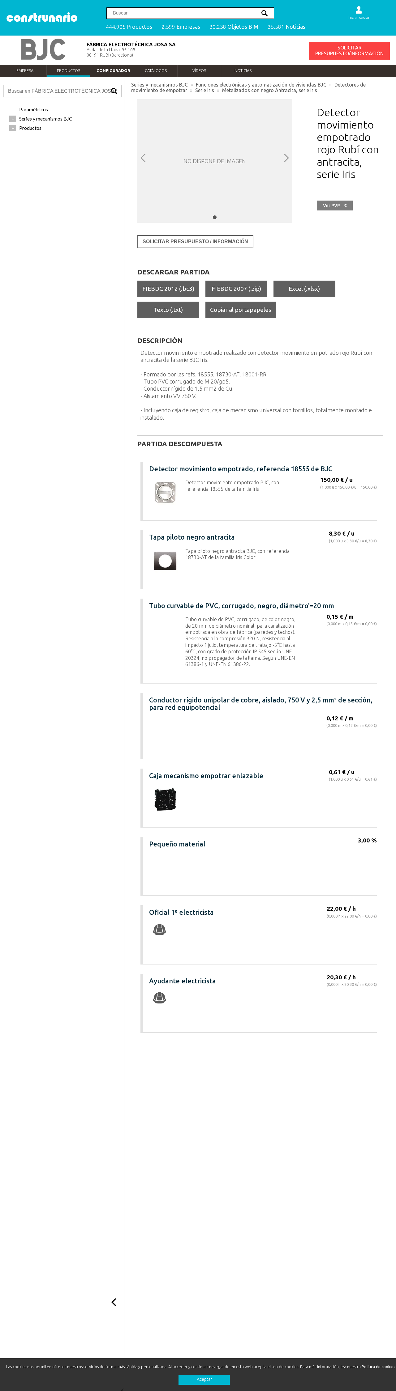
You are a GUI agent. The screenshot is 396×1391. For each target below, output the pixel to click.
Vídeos (199, 70)
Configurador (113, 70)
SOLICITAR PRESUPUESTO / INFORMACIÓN (195, 241)
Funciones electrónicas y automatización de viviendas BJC (261, 84)
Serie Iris (204, 90)
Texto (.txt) (168, 309)
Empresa (24, 70)
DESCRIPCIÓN (160, 340)
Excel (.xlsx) (304, 288)
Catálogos (156, 70)
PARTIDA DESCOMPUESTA (179, 443)
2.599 (180, 27)
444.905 (129, 27)
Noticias (243, 70)
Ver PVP (334, 205)
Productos (68, 70)
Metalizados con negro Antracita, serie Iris (269, 90)
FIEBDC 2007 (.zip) (236, 288)
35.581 (286, 27)
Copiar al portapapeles (240, 309)
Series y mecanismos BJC (159, 84)
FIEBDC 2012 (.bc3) (168, 288)
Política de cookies (378, 1366)
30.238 (233, 27)
